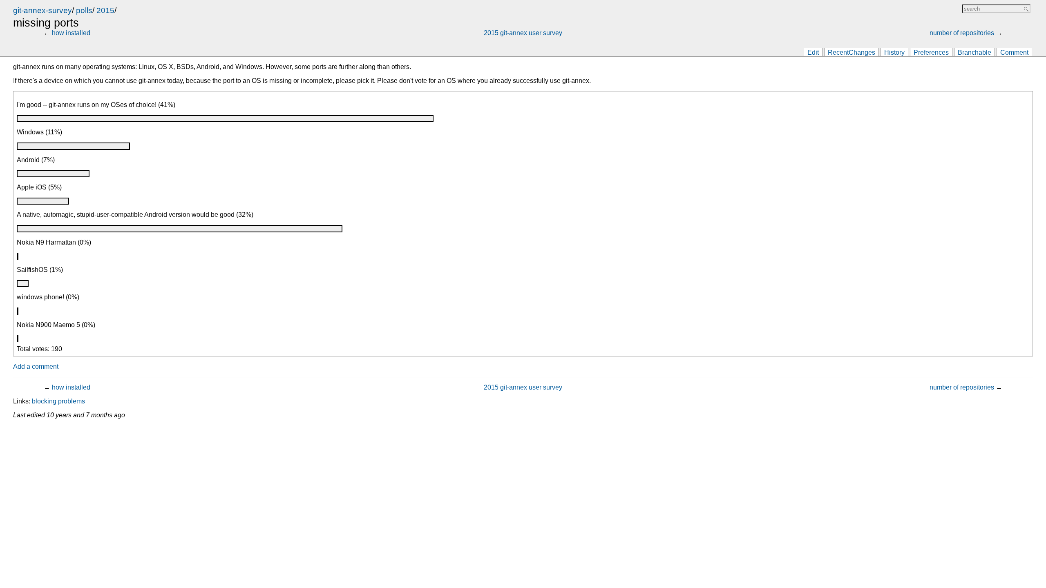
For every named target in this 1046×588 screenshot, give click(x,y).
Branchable (974, 52)
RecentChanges (851, 52)
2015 (105, 10)
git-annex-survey (42, 10)
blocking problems (58, 401)
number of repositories (962, 32)
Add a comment (35, 366)
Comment (1014, 52)
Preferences (931, 52)
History (894, 52)
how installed (71, 32)
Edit (813, 52)
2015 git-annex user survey (523, 32)
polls (84, 10)
